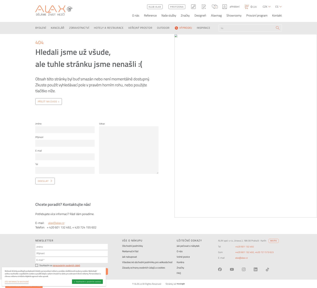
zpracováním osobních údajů (66, 265)
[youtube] (232, 269)
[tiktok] (267, 269)
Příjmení (39, 137)
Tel (36, 164)
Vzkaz (102, 123)
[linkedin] (256, 269)
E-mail (38, 150)
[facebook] (220, 269)
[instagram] (244, 269)
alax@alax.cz (56, 223)
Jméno (38, 123)
